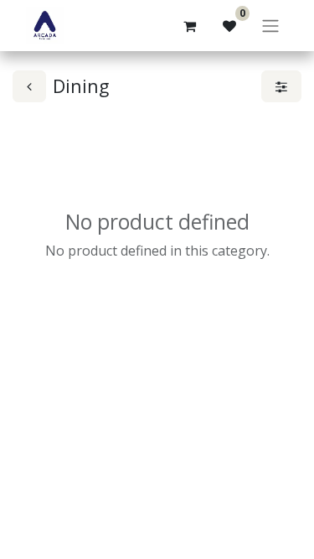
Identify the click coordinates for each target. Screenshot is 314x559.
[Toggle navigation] (270, 26)
